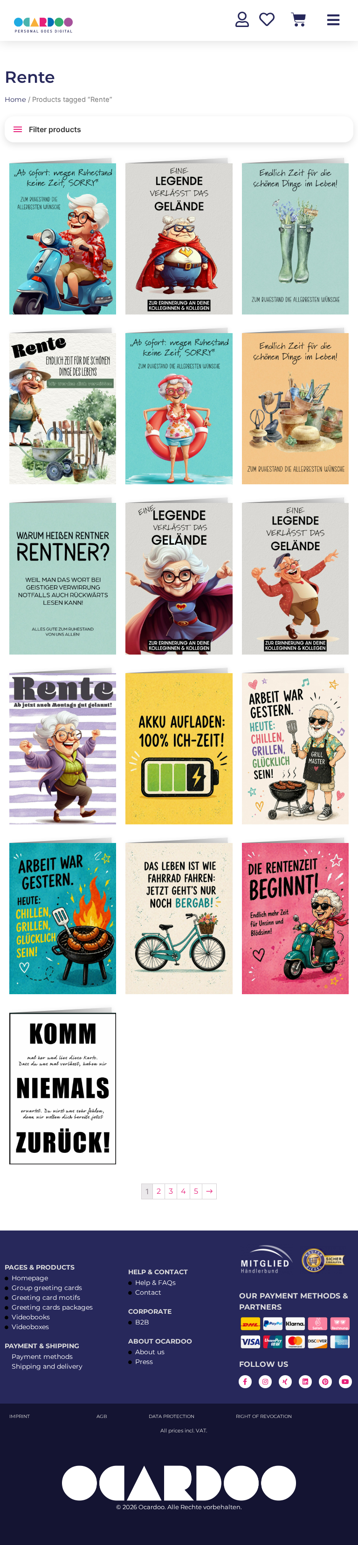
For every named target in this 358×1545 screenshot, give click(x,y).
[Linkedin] (305, 1381)
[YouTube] (345, 1381)
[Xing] (285, 1381)
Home (15, 99)
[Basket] (298, 19)
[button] (107, 174)
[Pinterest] (325, 1381)
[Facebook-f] (245, 1381)
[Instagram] (265, 1381)
